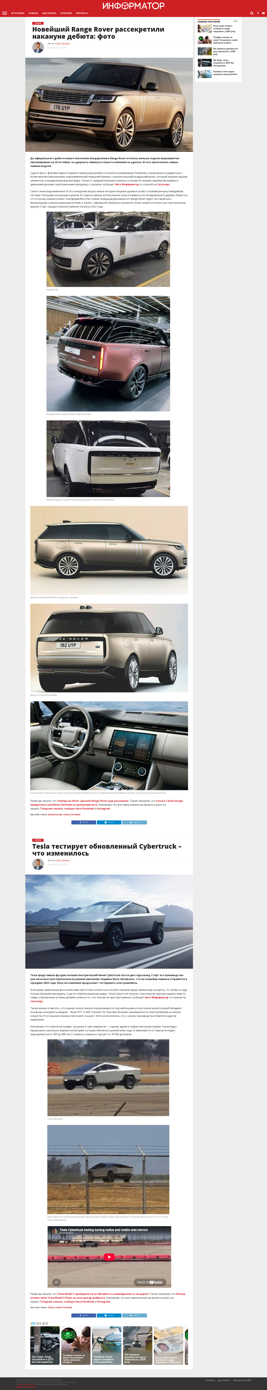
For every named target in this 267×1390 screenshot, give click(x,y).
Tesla (51, 1307)
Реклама (66, 13)
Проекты (82, 13)
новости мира (72, 814)
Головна (18, 13)
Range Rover (55, 814)
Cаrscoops (163, 184)
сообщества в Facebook (79, 808)
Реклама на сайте (242, 1380)
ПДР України (49, 13)
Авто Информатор (127, 184)
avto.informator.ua (27, 1384)
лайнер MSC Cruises (25, 1387)
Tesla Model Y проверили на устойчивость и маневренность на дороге (103, 1294)
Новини (33, 13)
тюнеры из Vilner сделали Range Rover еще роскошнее (93, 801)
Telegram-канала (51, 808)
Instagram (103, 808)
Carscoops (36, 1001)
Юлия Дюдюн (62, 43)
